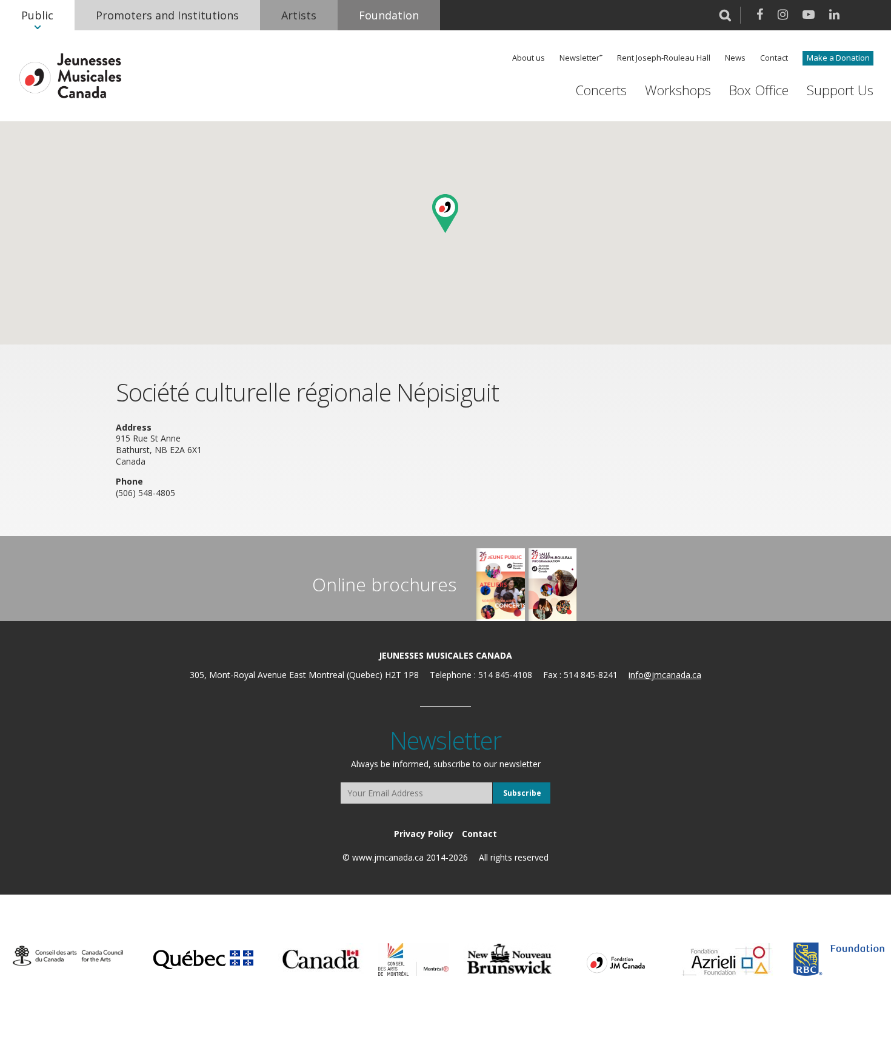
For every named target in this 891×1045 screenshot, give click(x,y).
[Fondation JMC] (615, 962)
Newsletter (579, 58)
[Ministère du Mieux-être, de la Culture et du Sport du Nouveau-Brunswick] (509, 959)
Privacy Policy (423, 833)
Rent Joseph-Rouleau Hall (663, 58)
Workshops (678, 90)
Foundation (389, 15)
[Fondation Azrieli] (727, 959)
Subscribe (522, 793)
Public (37, 15)
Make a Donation (838, 57)
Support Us (840, 90)
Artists (298, 15)
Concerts (601, 90)
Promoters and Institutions (167, 15)
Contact (774, 58)
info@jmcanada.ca (665, 674)
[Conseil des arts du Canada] (67, 956)
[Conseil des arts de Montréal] (413, 959)
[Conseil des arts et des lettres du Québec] (203, 957)
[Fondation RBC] (838, 959)
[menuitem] (37, 15)
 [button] (725, 15)
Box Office (759, 90)
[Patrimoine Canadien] (321, 959)
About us (528, 58)
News (735, 58)
